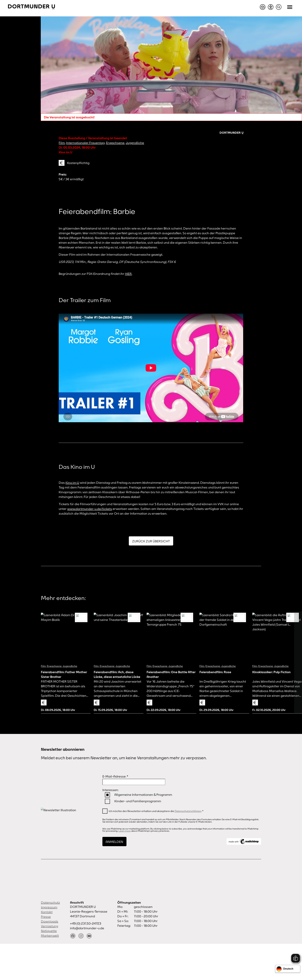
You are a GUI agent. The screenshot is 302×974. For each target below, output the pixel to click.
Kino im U (72, 483)
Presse (46, 917)
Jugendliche (135, 143)
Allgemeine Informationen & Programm (143, 795)
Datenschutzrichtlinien (188, 811)
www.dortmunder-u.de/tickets (89, 509)
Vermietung (49, 926)
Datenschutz (50, 902)
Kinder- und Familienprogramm (137, 801)
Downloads (49, 921)
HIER (128, 274)
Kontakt (47, 912)
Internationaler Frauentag (85, 143)
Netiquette (49, 931)
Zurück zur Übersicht (151, 541)
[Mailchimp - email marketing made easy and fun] (243, 841)
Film (62, 143)
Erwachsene (115, 143)
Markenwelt (50, 935)
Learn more (124, 830)
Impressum (49, 907)
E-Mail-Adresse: (115, 776)
